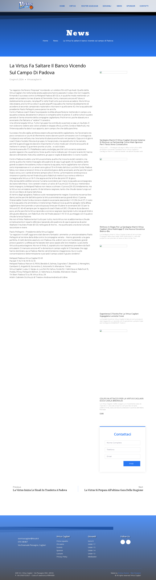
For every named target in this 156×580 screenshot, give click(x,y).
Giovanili (107, 6)
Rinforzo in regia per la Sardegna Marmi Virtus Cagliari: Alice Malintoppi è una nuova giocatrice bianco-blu (122, 229)
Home (62, 6)
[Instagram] (128, 542)
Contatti (144, 6)
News (119, 6)
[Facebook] (122, 542)
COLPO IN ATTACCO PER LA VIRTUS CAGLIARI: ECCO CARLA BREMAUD (122, 400)
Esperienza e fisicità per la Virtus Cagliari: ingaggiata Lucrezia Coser (119, 315)
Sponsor (131, 6)
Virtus (72, 6)
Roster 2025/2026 (89, 6)
